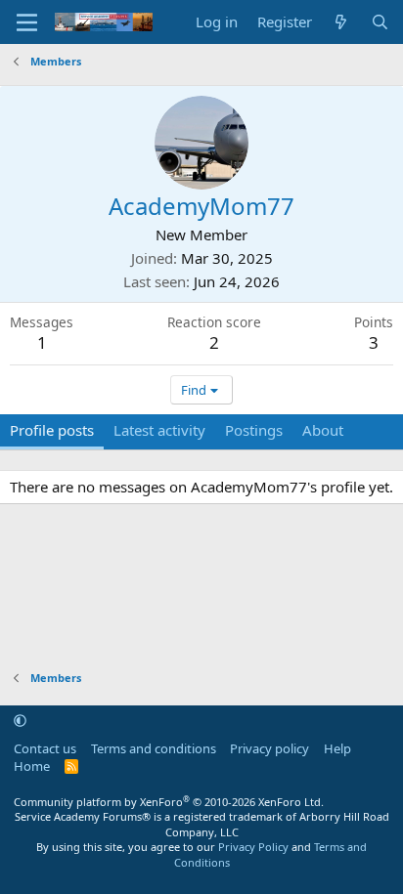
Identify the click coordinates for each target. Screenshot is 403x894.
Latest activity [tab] (159, 430)
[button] (20, 720)
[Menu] (27, 22)
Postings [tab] (254, 430)
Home (32, 766)
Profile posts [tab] (52, 430)
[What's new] (341, 22)
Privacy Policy (253, 846)
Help (337, 748)
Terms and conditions (153, 748)
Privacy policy (269, 748)
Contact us (45, 748)
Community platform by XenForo (169, 801)
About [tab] (322, 430)
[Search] (380, 22)
